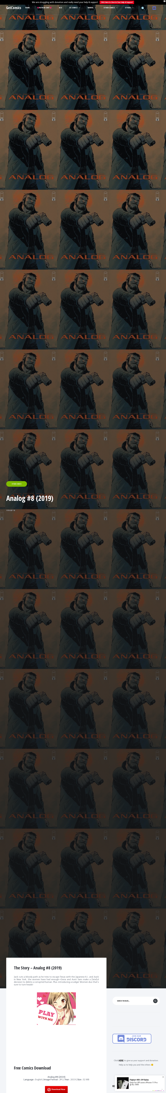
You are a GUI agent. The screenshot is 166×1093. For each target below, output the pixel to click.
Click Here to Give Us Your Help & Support (117, 2)
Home (27, 7)
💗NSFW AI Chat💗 (44, 7)
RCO (60, 7)
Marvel (91, 7)
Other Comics (109, 7)
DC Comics (73, 7)
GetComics (13, 7)
